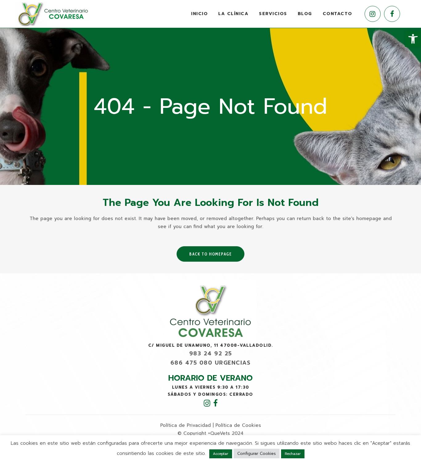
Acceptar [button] (220, 453)
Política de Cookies (238, 425)
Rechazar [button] (293, 453)
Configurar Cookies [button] (256, 453)
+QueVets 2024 (225, 433)
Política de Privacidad (185, 425)
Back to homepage (210, 253)
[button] (413, 39)
